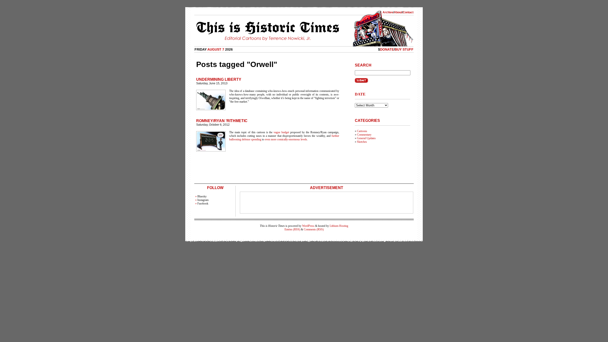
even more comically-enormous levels (286, 139)
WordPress (308, 226)
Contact (408, 12)
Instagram (203, 200)
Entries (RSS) (292, 229)
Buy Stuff (404, 49)
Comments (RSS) (314, 229)
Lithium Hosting (339, 226)
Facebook (202, 203)
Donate (387, 49)
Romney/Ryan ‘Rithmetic (221, 121)
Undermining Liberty (218, 79)
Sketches (362, 141)
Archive (388, 12)
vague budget (281, 132)
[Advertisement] (326, 202)
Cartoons (362, 131)
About (398, 12)
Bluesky (202, 196)
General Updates (366, 138)
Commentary (364, 134)
